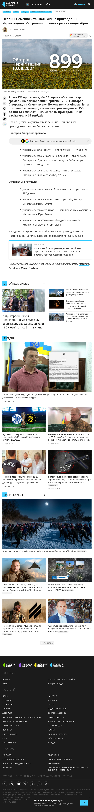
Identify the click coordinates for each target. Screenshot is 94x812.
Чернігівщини (57, 101)
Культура (52, 700)
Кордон (25, 12)
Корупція (52, 696)
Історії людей (55, 725)
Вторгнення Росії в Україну (41, 12)
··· (66, 4)
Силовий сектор (10, 725)
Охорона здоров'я (57, 713)
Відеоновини (9, 742)
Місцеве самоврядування (61, 721)
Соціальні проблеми (58, 734)
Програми (7, 768)
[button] (4, 98)
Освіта (51, 704)
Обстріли (7, 12)
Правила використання (60, 759)
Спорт (5, 738)
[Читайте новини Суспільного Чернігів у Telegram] (32, 783)
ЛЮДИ (5, 683)
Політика (7, 730)
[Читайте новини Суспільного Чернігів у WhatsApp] (39, 783)
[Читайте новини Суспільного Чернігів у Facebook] (4, 783)
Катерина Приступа (17, 30)
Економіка (7, 704)
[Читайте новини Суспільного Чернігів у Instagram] (11, 783)
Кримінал (7, 700)
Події (5, 696)
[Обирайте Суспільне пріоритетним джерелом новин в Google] (4, 124)
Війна (47, 4)
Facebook (14, 268)
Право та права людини (14, 721)
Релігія (51, 730)
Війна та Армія (60, 12)
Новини (6, 679)
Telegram (84, 263)
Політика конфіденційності (16, 763)
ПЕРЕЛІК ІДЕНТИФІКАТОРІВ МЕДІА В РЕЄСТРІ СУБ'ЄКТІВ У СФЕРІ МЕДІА (68, 769)
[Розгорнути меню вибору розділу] (27, 4)
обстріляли (50, 231)
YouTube (33, 268)
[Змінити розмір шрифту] (90, 36)
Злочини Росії (9, 734)
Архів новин (54, 755)
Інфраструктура (56, 717)
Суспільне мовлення (13, 759)
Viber (24, 268)
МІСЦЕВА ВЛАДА (55, 683)
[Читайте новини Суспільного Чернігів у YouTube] (18, 783)
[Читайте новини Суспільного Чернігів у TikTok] (46, 783)
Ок (84, 803)
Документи (54, 763)
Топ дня (52, 742)
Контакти (7, 755)
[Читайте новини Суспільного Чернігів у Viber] (25, 783)
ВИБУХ (16, 12)
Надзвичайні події (57, 708)
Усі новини (37, 4)
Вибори (6, 708)
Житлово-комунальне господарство (21, 717)
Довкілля (7, 713)
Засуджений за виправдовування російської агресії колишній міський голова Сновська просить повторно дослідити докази (57, 251)
